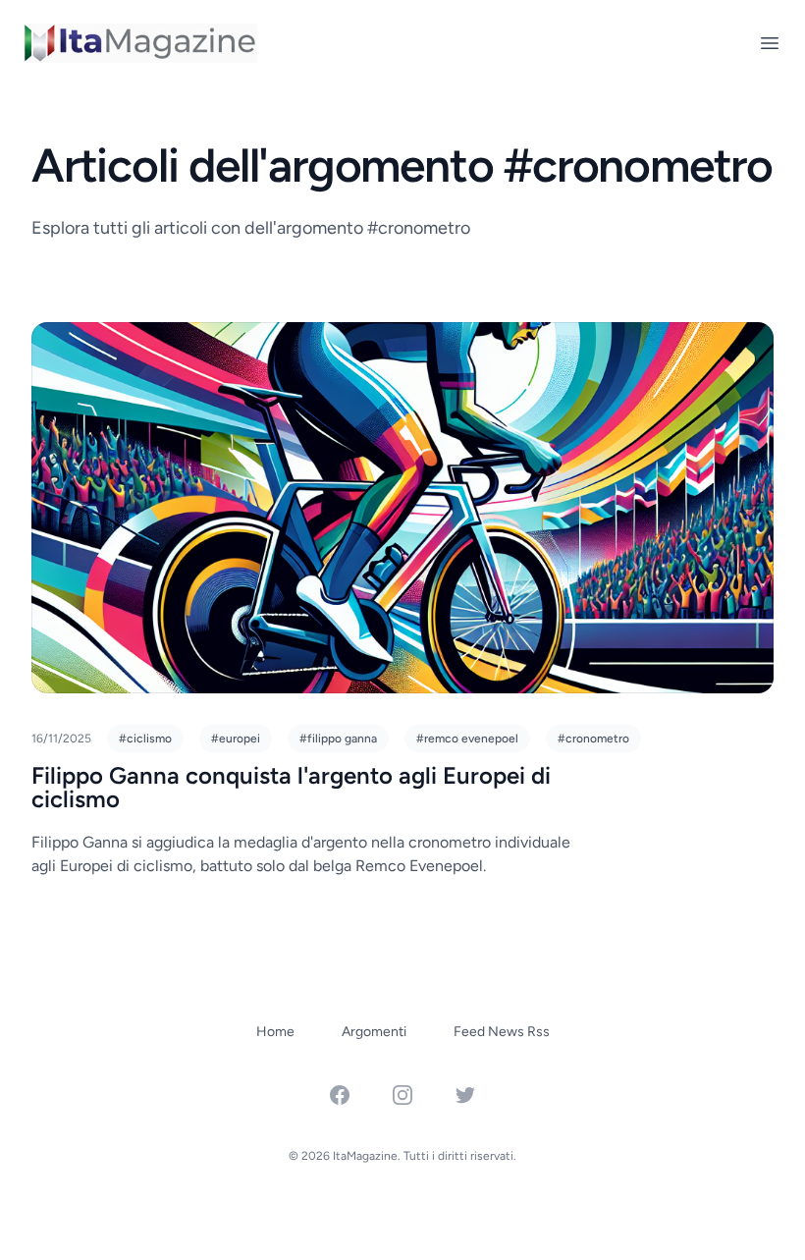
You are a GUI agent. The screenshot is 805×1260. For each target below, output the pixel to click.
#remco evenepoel (467, 738)
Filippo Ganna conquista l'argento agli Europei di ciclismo (291, 787)
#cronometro (593, 738)
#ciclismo (145, 738)
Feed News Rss (502, 1031)
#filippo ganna (338, 738)
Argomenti (374, 1031)
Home (275, 1031)
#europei (235, 738)
